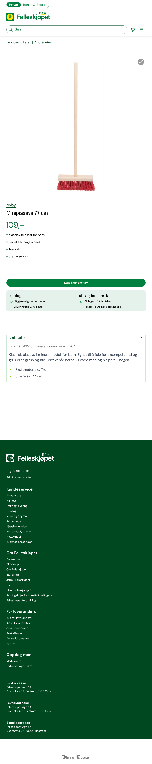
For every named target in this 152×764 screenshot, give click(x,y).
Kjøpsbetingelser (17, 526)
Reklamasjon (14, 521)
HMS (9, 585)
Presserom (13, 559)
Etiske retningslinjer (18, 590)
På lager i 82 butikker (97, 301)
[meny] (142, 30)
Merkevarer (13, 661)
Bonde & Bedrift (34, 5)
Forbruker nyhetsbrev (20, 666)
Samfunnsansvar (17, 628)
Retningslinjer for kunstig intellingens (29, 595)
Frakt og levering (16, 506)
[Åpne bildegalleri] (141, 62)
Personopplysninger (19, 531)
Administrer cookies (18, 477)
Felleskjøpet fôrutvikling (21, 600)
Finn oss (11, 500)
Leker (27, 42)
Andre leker (43, 42)
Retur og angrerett (18, 516)
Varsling (11, 643)
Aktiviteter (12, 564)
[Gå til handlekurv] (133, 30)
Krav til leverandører (19, 623)
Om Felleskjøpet (16, 569)
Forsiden (12, 42)
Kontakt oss (13, 495)
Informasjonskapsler (19, 542)
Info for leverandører (19, 618)
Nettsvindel (13, 536)
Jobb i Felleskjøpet (18, 580)
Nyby (11, 205)
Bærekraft (12, 574)
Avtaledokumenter (17, 638)
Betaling (11, 511)
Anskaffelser (14, 633)
